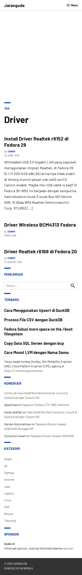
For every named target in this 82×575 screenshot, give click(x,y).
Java (7, 486)
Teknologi (10, 520)
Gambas (9, 473)
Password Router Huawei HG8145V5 (52, 436)
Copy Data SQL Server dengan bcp (34, 343)
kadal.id (9, 544)
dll (5, 466)
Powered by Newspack (18, 568)
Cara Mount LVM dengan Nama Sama (36, 352)
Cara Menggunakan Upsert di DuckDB (37, 310)
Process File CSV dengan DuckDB (33, 319)
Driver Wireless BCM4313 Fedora (40, 225)
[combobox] (41, 285)
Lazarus (9, 493)
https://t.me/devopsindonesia (23, 371)
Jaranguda (14, 5)
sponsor (68, 548)
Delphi (8, 459)
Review (8, 514)
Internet (9, 479)
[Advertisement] (41, 59)
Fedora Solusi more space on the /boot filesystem (38, 331)
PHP (7, 507)
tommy (11, 151)
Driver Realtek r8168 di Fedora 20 (40, 251)
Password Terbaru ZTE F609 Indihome (45, 405)
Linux (7, 500)
